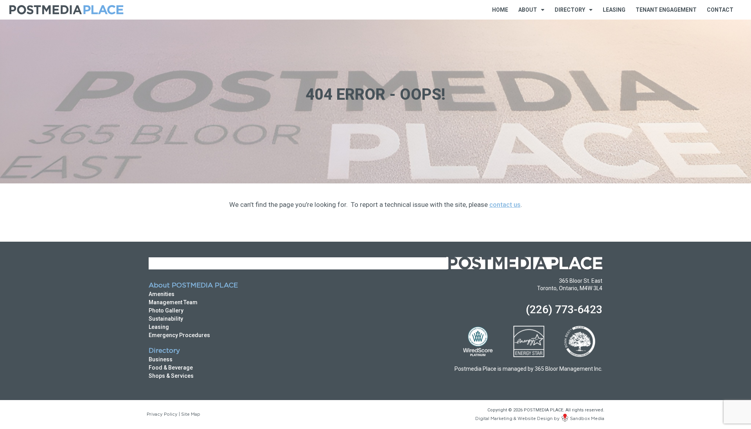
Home (500, 10)
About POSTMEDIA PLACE (193, 286)
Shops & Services (171, 376)
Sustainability (166, 319)
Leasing (614, 10)
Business (160, 359)
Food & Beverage (171, 367)
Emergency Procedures (179, 335)
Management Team (173, 302)
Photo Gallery (166, 310)
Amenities (161, 294)
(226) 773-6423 (564, 309)
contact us (505, 204)
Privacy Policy (162, 414)
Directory (164, 351)
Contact (720, 10)
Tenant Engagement (666, 10)
